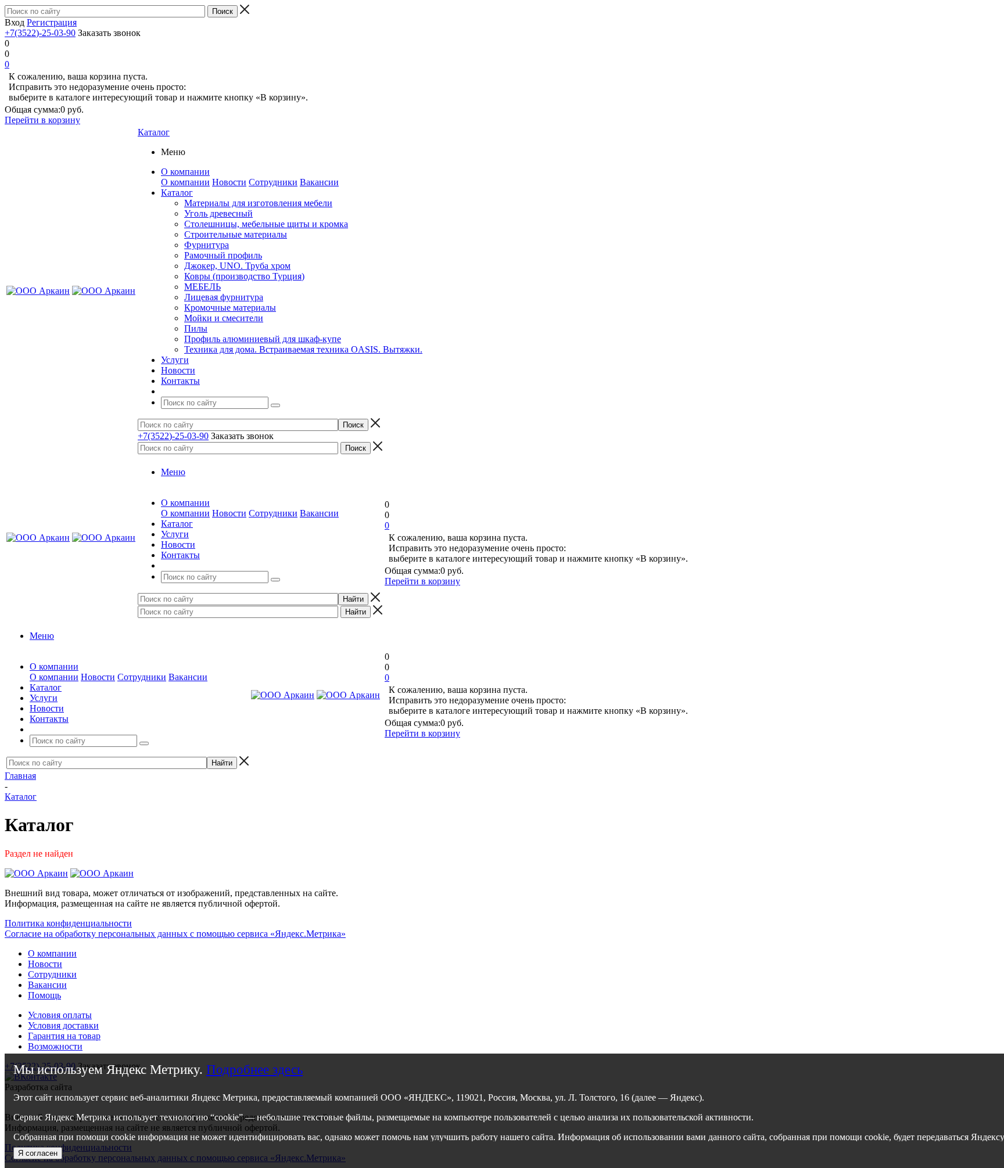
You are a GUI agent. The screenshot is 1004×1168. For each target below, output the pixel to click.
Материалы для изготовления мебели (258, 203)
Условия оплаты (60, 1015)
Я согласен (38, 1153)
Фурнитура (206, 245)
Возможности (55, 1046)
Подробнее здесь (254, 1069)
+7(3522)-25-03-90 (40, 33)
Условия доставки (63, 1025)
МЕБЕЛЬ (202, 287)
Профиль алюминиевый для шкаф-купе (262, 339)
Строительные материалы (235, 234)
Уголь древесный (218, 213)
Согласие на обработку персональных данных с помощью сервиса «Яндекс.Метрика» (175, 934)
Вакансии (319, 182)
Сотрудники (273, 182)
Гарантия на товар (64, 1036)
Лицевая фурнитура (223, 297)
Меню (173, 472)
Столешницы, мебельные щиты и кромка (266, 224)
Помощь (44, 995)
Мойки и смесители (223, 318)
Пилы (195, 328)
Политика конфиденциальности (68, 923)
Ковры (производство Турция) (244, 276)
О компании (185, 182)
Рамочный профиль (223, 255)
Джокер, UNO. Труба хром (237, 266)
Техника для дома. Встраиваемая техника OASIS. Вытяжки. (303, 349)
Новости (229, 182)
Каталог (154, 132)
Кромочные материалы (230, 307)
